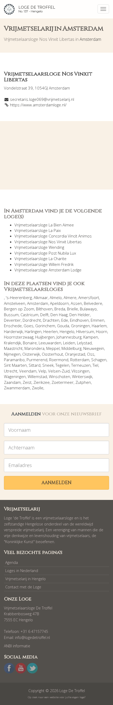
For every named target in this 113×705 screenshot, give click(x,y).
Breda (59, 308)
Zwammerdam (17, 387)
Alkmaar (41, 297)
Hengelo (67, 331)
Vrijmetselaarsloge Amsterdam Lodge (47, 269)
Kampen (90, 337)
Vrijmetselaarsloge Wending (39, 247)
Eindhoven (79, 320)
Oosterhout (52, 354)
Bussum (11, 314)
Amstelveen (14, 303)
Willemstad (37, 376)
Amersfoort (88, 297)
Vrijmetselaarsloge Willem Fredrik (44, 264)
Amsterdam (90, 39)
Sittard (34, 365)
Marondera (34, 348)
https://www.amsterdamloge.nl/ (38, 104)
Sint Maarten (15, 365)
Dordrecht (32, 320)
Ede (64, 320)
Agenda (11, 562)
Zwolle (37, 387)
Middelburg (71, 348)
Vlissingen (80, 371)
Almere (70, 297)
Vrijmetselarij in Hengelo (25, 578)
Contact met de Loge (23, 586)
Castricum (29, 314)
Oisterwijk (31, 354)
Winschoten (59, 376)
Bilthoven (44, 308)
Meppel (53, 348)
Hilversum (85, 331)
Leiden (69, 342)
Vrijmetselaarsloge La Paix (37, 230)
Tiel (95, 365)
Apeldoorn (59, 303)
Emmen (97, 320)
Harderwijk (13, 331)
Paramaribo (14, 359)
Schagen (98, 359)
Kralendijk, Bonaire (20, 342)
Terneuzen (81, 365)
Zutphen (83, 382)
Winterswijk (82, 376)
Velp (42, 371)
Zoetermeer (63, 382)
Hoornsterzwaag (18, 337)
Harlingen (33, 331)
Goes (28, 325)
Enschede (13, 325)
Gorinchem (45, 325)
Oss (90, 354)
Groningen (80, 325)
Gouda (63, 325)
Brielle (72, 308)
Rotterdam (79, 359)
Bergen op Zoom (19, 308)
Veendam (28, 371)
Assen (76, 303)
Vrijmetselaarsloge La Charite (40, 258)
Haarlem (99, 325)
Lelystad (84, 342)
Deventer (12, 320)
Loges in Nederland (21, 570)
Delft (44, 314)
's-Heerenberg (19, 297)
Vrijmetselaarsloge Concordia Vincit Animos (53, 236)
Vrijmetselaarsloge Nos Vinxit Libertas (48, 241)
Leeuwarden (50, 342)
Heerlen (50, 331)
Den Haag (59, 314)
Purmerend (37, 359)
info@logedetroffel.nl (32, 637)
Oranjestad (75, 354)
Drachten (51, 320)
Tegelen (62, 365)
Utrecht (10, 371)
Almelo (56, 297)
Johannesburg (68, 337)
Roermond (58, 359)
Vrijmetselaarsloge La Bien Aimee (44, 224)
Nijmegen (12, 354)
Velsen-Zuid (59, 371)
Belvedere (93, 303)
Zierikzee (41, 382)
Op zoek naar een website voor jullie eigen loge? (56, 697)
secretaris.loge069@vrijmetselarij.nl (42, 99)
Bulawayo (88, 308)
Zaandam (12, 382)
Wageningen (15, 376)
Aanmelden (56, 483)
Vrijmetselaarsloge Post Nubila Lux (45, 253)
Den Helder (79, 314)
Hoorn (101, 331)
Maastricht (13, 348)
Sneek (48, 365)
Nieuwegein (93, 348)
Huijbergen (45, 337)
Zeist (27, 382)
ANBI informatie (17, 645)
